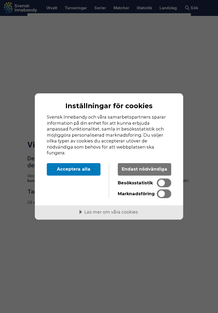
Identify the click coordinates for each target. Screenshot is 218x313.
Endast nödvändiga (144, 169)
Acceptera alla (73, 169)
